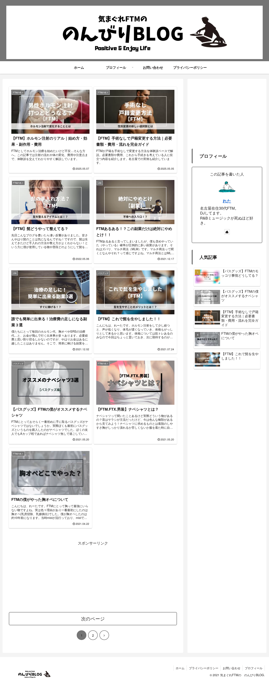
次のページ (93, 618)
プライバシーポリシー (203, 668)
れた (227, 201)
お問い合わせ (231, 668)
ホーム (180, 668)
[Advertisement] (93, 575)
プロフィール (253, 668)
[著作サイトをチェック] (227, 232)
